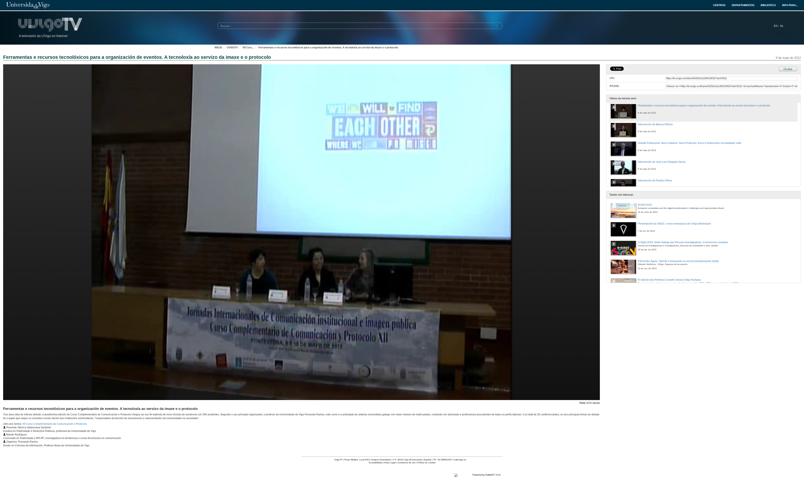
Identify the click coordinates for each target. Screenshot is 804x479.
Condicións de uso (406, 462)
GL (781, 26)
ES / (776, 26)
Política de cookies (426, 462)
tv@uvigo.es (460, 459)
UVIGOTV (232, 47)
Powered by (486, 475)
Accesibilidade (376, 462)
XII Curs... (248, 47)
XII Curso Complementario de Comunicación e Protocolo (54, 423)
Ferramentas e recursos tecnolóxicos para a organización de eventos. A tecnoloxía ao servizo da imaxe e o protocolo (328, 47)
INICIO (218, 47)
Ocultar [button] (787, 69)
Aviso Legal (390, 462)
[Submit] (496, 26)
